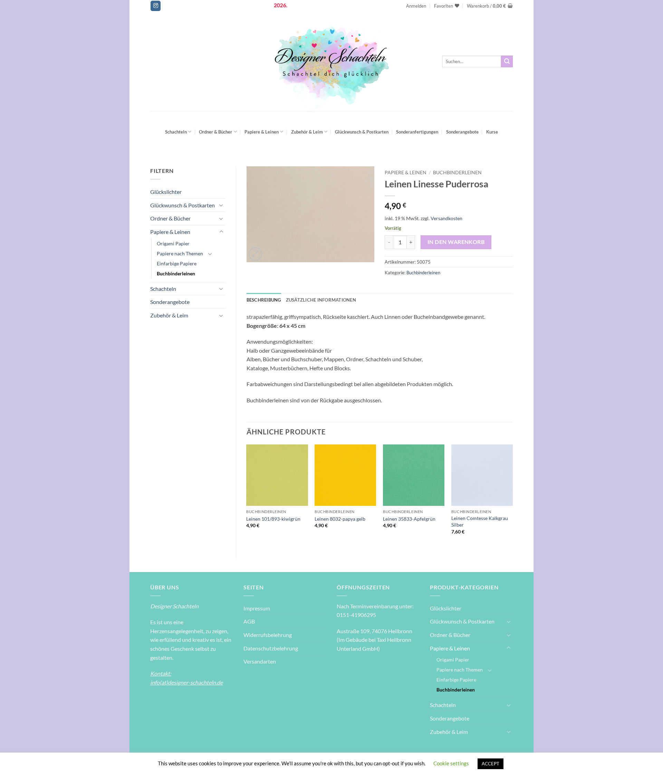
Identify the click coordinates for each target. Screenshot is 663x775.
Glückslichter (166, 191)
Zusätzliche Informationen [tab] (321, 300)
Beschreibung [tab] (264, 300)
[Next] (512, 495)
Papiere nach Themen (180, 253)
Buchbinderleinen (176, 273)
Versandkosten (446, 218)
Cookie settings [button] (451, 763)
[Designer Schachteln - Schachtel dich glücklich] (331, 61)
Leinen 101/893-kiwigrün (273, 519)
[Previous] (247, 495)
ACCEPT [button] (490, 763)
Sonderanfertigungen (417, 132)
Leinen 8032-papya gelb (340, 519)
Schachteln (176, 132)
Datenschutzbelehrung (270, 648)
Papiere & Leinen (261, 132)
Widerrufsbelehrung (267, 634)
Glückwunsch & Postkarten (361, 132)
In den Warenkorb (455, 242)
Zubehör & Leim (307, 132)
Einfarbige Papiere (176, 263)
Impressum (256, 608)
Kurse (492, 132)
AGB (249, 621)
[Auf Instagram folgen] (156, 6)
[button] (416, 6)
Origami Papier (173, 243)
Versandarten (259, 661)
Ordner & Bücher (215, 132)
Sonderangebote (462, 132)
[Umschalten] (221, 205)
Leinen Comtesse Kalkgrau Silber (479, 521)
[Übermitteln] (507, 61)
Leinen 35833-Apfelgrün (409, 519)
